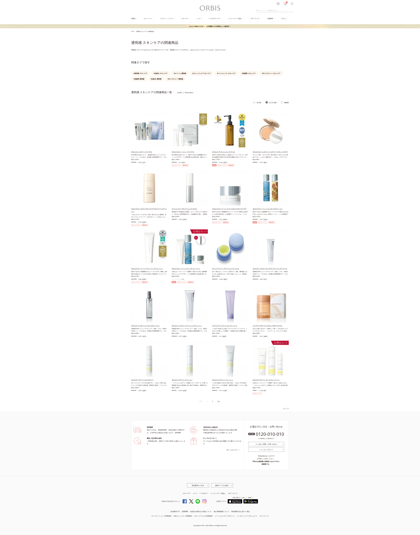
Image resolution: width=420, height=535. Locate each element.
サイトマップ (264, 516)
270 (184, 390)
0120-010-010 (270, 434)
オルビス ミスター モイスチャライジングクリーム (270, 268)
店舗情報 (270, 18)
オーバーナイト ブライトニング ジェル (225, 268)
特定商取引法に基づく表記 (240, 511)
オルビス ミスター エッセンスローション (145, 326)
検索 (258, 10)
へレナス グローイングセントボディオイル (267, 326)
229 (143, 222)
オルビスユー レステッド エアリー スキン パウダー (270, 152)
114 (224, 390)
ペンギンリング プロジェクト (247, 516)
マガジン (284, 18)
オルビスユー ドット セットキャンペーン (186, 268)
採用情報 (185, 511)
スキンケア (184, 18)
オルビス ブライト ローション (182, 380)
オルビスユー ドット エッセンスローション (268, 209)
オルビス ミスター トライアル (141, 152)
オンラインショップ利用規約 (161, 516)
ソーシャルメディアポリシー (225, 516)
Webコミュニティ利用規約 (183, 516)
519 (184, 219)
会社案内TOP (175, 511)
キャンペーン (148, 18)
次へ (218, 401)
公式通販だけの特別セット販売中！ (210, 26)
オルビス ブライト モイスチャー (142, 380)
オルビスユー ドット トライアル (183, 152)
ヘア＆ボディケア (214, 18)
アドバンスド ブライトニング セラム (184, 209)
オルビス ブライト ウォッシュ (222, 380)
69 (264, 162)
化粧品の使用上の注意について (201, 511)
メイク (198, 18)
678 (224, 219)
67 (183, 162)
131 (143, 336)
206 (223, 336)
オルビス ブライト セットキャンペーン (266, 380)
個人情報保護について (221, 511)
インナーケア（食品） (235, 18)
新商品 (133, 18)
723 (265, 219)
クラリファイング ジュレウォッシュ (224, 326)
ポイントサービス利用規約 (203, 516)
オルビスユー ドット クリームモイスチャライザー (229, 209)
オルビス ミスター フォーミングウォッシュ (187, 326)
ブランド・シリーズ (166, 18)
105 (184, 336)
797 (224, 162)
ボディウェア (255, 18)
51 (264, 279)
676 (143, 279)
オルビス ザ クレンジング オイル (223, 152)
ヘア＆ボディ (203, 493)
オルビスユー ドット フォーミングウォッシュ (147, 268)
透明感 (138, 31)
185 (224, 279)
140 (143, 390)
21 (143, 162)
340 (265, 336)
